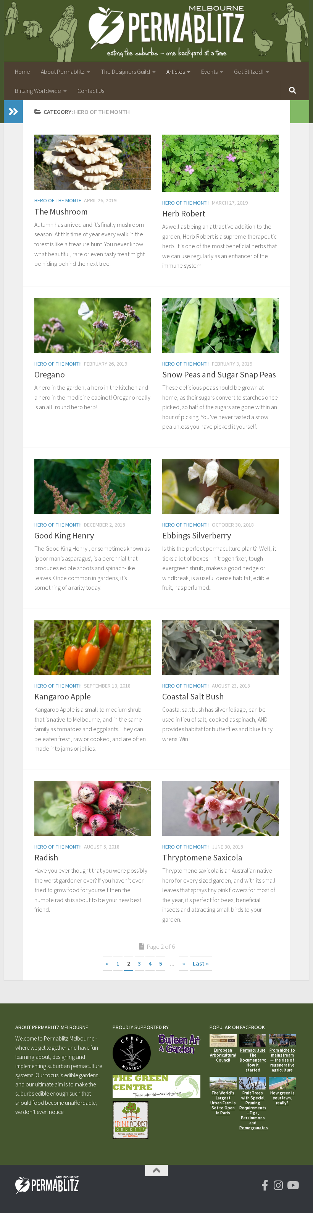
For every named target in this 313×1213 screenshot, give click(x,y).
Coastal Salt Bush (193, 696)
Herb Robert (183, 213)
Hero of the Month (58, 200)
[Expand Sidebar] (13, 111)
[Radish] (92, 808)
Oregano (49, 374)
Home (22, 71)
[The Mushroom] (92, 162)
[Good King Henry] (92, 486)
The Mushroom (61, 211)
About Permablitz (62, 71)
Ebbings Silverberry (196, 535)
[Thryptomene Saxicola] (220, 808)
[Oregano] (92, 325)
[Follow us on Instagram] (278, 1185)
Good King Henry (64, 535)
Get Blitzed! (248, 71)
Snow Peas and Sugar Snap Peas (219, 374)
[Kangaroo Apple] (92, 647)
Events (209, 71)
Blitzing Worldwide (38, 90)
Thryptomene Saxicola (202, 857)
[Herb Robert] (220, 163)
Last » (201, 963)
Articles (175, 71)
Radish (46, 857)
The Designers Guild (125, 71)
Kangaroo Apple (62, 696)
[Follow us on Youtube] (292, 1185)
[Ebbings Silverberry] (220, 486)
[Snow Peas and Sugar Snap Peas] (220, 325)
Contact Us (90, 90)
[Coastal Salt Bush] (220, 647)
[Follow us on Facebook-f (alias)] (265, 1185)
